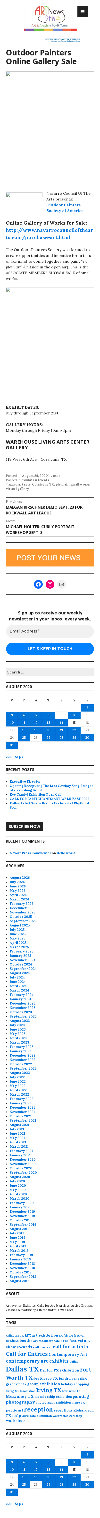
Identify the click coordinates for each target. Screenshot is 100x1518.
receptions (63, 1410)
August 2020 (20, 1177)
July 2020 (17, 1181)
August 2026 (20, 878)
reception (38, 1409)
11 (23, 723)
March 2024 (19, 990)
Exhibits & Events (35, 480)
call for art (42, 1347)
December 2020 (23, 1160)
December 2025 (22, 908)
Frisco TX (49, 1378)
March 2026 (19, 899)
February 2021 (21, 1151)
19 (36, 730)
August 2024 (20, 973)
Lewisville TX (71, 1391)
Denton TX (49, 1370)
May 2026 (17, 891)
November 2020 (23, 1164)
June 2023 (18, 1029)
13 (48, 723)
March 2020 (19, 1199)
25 (24, 738)
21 (61, 730)
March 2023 (19, 1042)
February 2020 (22, 1203)
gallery (82, 1378)
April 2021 (18, 1142)
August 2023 (20, 1021)
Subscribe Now (24, 826)
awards (24, 1347)
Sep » (19, 757)
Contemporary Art (68, 1354)
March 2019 (19, 1251)
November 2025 (22, 912)
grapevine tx (16, 1384)
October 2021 (21, 1116)
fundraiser (68, 1378)
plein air (62, 484)
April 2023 (18, 1038)
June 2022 (18, 1081)
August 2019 (19, 1229)
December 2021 (22, 1107)
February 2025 (21, 951)
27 (48, 738)
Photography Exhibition (53, 1402)
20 (48, 730)
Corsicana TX (43, 484)
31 (12, 745)
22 (74, 730)
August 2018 (19, 1281)
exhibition (69, 1370)
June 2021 (17, 1134)
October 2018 (21, 1272)
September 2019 (23, 1225)
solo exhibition (40, 1416)
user (56, 476)
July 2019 (17, 1233)
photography (20, 1402)
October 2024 (21, 964)
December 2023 (22, 1003)
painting (81, 1396)
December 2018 (22, 1264)
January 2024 (20, 999)
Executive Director (25, 781)
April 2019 (18, 1246)
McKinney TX (20, 1396)
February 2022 (21, 1099)
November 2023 (22, 1008)
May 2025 (17, 938)
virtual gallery (17, 489)
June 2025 (17, 934)
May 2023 (17, 1034)
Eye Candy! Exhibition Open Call (35, 794)
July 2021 (17, 1129)
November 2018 (22, 1268)
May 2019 (17, 1242)
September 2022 (23, 1068)
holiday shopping (75, 1384)
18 (23, 730)
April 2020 (18, 1194)
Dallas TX (22, 1368)
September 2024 (23, 969)
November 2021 (22, 1112)
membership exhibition (53, 1397)
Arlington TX (15, 1335)
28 (62, 738)
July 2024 (17, 977)
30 (87, 738)
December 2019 (22, 1212)
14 (61, 723)
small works (80, 484)
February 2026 (21, 904)
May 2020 (18, 1190)
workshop (15, 1420)
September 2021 (23, 1121)
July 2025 (17, 930)
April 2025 (18, 943)
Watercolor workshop (67, 1416)
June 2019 (17, 1238)
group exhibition (43, 1384)
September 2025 (23, 921)
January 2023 (20, 1051)
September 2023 (23, 1016)
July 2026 (17, 882)
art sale (24, 484)
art (28, 1335)
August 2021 (19, 1125)
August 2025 (20, 925)
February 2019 (21, 1255)
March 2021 (19, 1147)
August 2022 (20, 1073)
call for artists (70, 1346)
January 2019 (20, 1259)
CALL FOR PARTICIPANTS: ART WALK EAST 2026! (50, 799)
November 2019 (22, 1216)
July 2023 (17, 1025)
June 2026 (18, 886)
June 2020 (18, 1186)
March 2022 (19, 1094)
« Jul (9, 757)
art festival (76, 1335)
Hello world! (66, 853)
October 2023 (21, 1012)
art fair (63, 1335)
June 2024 (18, 982)
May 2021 (17, 1138)
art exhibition (45, 1335)
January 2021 (20, 1155)
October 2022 (21, 1064)
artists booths (19, 1340)
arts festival (71, 1340)
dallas (73, 1361)
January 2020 (21, 1207)
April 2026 (18, 895)
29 (74, 738)
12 (36, 723)
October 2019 (21, 1220)
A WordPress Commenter (30, 853)
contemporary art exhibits (37, 1361)
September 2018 (23, 1277)
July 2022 (17, 1077)
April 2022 (18, 1090)
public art (14, 1410)
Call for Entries (27, 1353)
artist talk (40, 1341)
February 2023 (21, 1047)
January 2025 (20, 956)
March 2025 (19, 947)
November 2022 (22, 1060)
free (36, 1378)
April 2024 (18, 986)
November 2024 (22, 960)
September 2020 (23, 1173)
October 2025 (21, 917)
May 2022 (17, 1086)
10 (12, 723)
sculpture (20, 1415)
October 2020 (21, 1168)
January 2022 (20, 1103)
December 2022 (22, 1055)
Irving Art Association (20, 1391)
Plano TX (78, 1402)
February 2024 (21, 995)
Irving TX (48, 1390)
